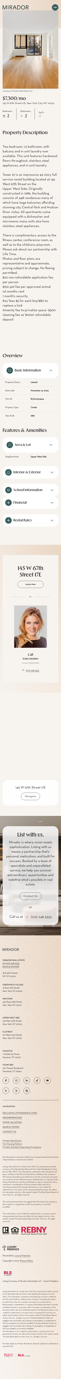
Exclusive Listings (13, 1113)
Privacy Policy (26, 1261)
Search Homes (11, 1127)
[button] (31, 896)
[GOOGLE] (26, 1091)
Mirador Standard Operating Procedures (22, 1147)
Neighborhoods (12, 1118)
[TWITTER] (6, 1091)
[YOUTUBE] (47, 1080)
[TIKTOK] (37, 1080)
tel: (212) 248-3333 (11, 963)
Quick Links (30, 1113)
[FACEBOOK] (6, 1080)
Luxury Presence (22, 1256)
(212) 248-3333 (32, 670)
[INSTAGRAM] (16, 1080)
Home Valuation (12, 1122)
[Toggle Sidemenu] (55, 7)
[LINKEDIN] (26, 1080)
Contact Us (9, 1132)
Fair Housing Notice (12, 1144)
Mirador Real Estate (12, 1141)
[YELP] (16, 1091)
